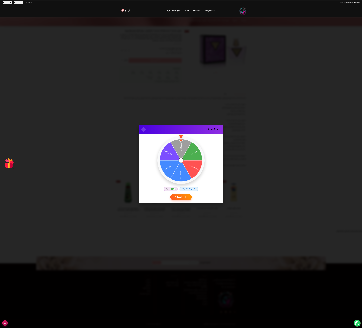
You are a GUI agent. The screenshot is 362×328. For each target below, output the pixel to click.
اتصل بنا (187, 11)
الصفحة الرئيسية (209, 11)
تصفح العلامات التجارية (173, 11)
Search (133, 10)
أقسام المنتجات (197, 11)
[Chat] (5, 323)
